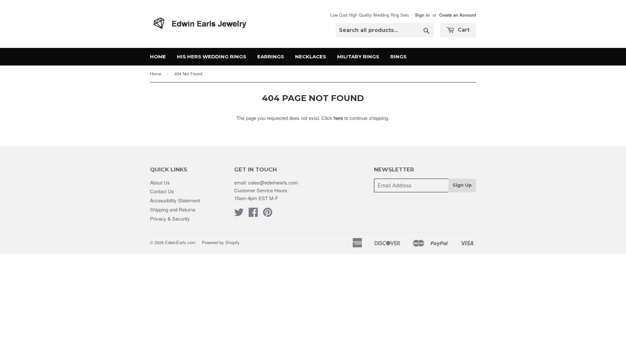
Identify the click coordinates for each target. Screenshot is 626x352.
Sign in (422, 15)
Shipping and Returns (173, 209)
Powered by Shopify (221, 242)
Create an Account (457, 15)
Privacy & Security (170, 218)
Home (158, 56)
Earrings (270, 56)
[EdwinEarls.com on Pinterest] (268, 214)
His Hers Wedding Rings (211, 56)
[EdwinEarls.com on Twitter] (239, 214)
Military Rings (358, 56)
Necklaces (310, 56)
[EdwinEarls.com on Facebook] (253, 214)
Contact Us (162, 191)
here (338, 117)
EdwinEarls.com (180, 242)
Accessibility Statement (175, 200)
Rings (398, 56)
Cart (463, 30)
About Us (160, 182)
